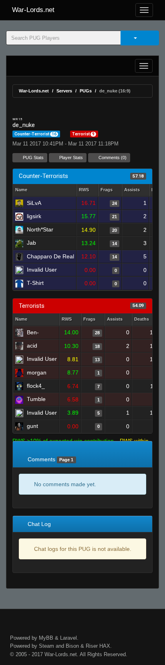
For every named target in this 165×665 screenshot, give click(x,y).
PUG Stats (33, 157)
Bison (72, 646)
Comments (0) (112, 157)
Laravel (68, 638)
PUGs (86, 90)
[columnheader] (87, 190)
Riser (92, 646)
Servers (64, 90)
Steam (46, 646)
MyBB (46, 638)
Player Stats (70, 157)
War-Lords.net (33, 10)
